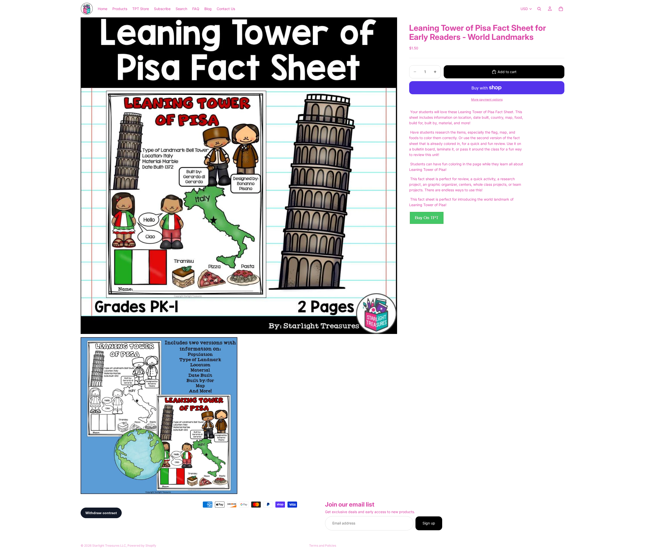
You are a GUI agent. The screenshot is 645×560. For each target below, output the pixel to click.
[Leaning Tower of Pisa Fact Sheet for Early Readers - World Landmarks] (426, 217)
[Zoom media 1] (239, 175)
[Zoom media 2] (159, 415)
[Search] (539, 8)
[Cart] (560, 8)
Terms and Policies (322, 545)
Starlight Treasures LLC (109, 545)
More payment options (487, 99)
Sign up (429, 523)
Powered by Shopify (141, 545)
